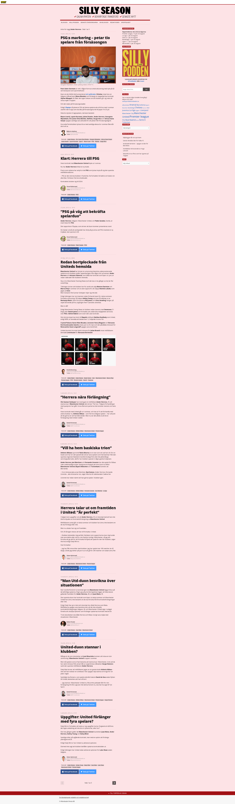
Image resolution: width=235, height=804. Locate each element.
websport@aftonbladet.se (130, 101)
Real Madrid (130, 120)
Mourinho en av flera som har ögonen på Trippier (136, 154)
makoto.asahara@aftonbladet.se (76, 133)
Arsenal (132, 104)
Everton (144, 108)
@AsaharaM (74, 134)
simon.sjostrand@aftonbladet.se (76, 557)
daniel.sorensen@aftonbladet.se (76, 424)
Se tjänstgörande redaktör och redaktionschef (74, 797)
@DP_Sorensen (75, 426)
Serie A (142, 119)
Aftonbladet (132, 81)
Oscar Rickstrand (72, 186)
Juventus (125, 110)
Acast (142, 81)
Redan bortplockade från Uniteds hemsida (83, 264)
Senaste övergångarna (89, 22)
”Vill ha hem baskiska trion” (86, 447)
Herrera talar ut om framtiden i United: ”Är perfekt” (88, 510)
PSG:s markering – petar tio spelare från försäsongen (85, 40)
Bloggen (64, 22)
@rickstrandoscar (76, 189)
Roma (137, 120)
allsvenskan (125, 105)
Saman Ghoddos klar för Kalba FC (133, 140)
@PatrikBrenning (75, 373)
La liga (132, 110)
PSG (123, 120)
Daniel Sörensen (72, 423)
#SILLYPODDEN (74, 22)
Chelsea (138, 107)
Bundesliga (131, 108)
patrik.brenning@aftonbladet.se (76, 371)
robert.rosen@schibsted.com (75, 623)
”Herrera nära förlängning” (85, 397)
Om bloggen (104, 22)
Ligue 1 (138, 110)
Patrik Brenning (71, 370)
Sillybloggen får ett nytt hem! (132, 137)
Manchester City (128, 113)
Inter (148, 108)
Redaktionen (114, 22)
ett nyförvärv (91, 94)
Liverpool (144, 110)
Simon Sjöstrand (72, 555)
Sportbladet (126, 22)
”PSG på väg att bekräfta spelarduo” (83, 213)
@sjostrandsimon (76, 558)
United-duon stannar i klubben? (81, 649)
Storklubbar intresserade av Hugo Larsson (133, 149)
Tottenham (126, 122)
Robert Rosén (71, 622)
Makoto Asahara (72, 131)
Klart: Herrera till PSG (80, 158)
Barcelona (141, 105)
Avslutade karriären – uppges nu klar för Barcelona (135, 144)
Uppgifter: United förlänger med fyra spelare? (86, 719)
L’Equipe (68, 107)
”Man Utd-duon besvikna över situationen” (88, 583)
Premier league (139, 116)
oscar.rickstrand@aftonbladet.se (76, 188)
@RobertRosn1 (75, 625)
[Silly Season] (105, 12)
